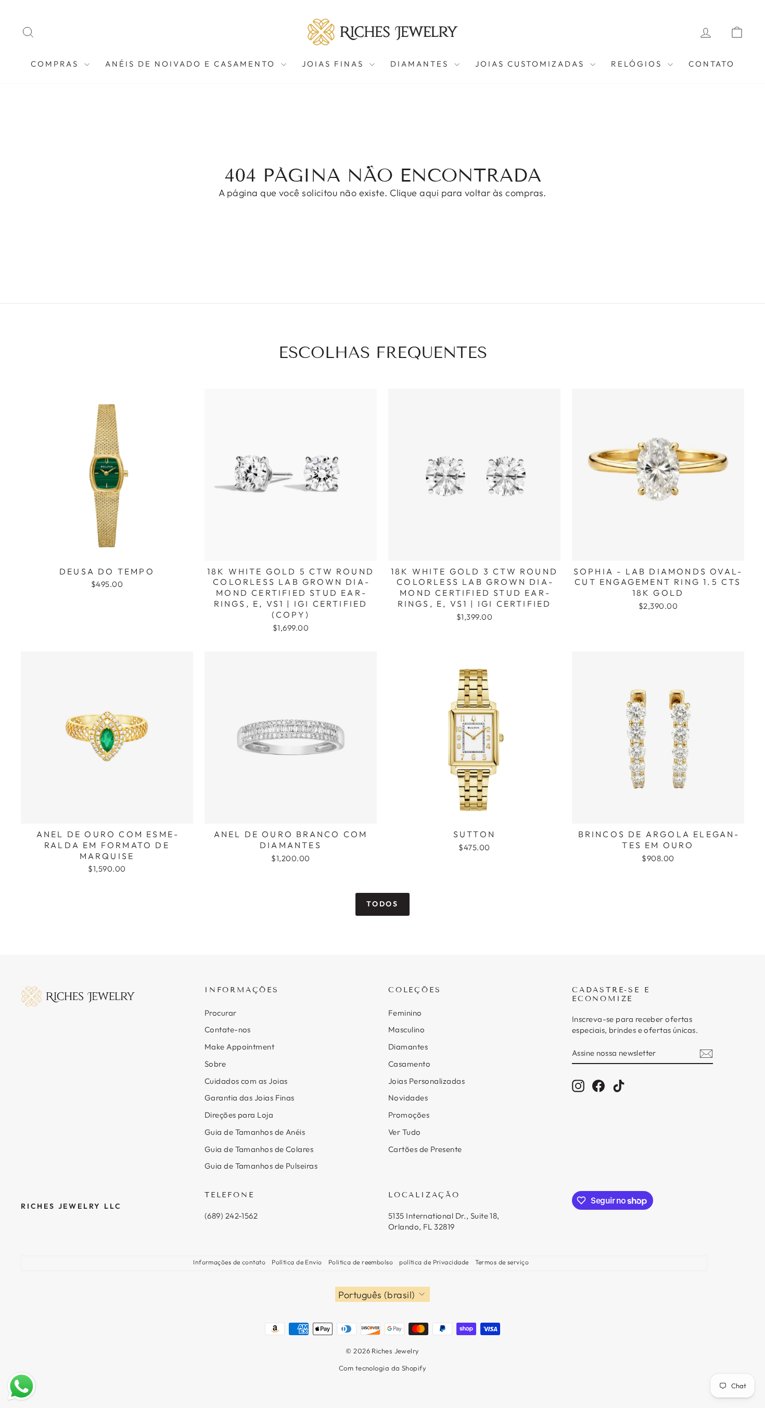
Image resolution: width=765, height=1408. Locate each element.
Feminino (405, 1013)
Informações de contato (229, 1262)
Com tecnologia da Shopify (382, 1368)
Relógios (638, 64)
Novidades (408, 1098)
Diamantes (421, 64)
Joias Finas (334, 64)
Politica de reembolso (360, 1262)
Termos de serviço (502, 1262)
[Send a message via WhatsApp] (21, 1386)
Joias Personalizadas (426, 1081)
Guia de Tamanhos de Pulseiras (261, 1166)
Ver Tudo (404, 1132)
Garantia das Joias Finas (250, 1098)
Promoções (408, 1115)
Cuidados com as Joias (246, 1081)
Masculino (406, 1029)
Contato (711, 64)
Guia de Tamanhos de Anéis (255, 1132)
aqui (429, 193)
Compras (56, 64)
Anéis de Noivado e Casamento (191, 64)
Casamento (409, 1064)
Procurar (221, 1013)
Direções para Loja (239, 1115)
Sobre (215, 1064)
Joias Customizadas (531, 64)
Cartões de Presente (425, 1149)
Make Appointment (239, 1047)
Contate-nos (228, 1029)
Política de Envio (297, 1262)
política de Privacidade (433, 1262)
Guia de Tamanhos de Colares (259, 1149)
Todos (382, 903)
